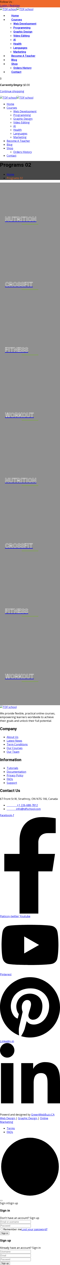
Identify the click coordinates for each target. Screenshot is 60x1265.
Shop (14, 64)
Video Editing (21, 36)
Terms (11, 1128)
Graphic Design (22, 32)
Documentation (16, 772)
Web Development (24, 24)
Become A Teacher (23, 56)
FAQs (10, 779)
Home (15, 16)
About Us (12, 737)
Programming (21, 28)
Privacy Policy (15, 775)
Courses (16, 20)
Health (17, 44)
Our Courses (14, 748)
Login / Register (10, 5)
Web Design (8, 1118)
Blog (14, 60)
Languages (20, 48)
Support (12, 783)
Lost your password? (35, 1229)
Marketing (19, 52)
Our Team (13, 752)
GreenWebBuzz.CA (42, 1114)
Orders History (22, 68)
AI (14, 40)
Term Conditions (17, 744)
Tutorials (12, 768)
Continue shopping (12, 91)
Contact (16, 72)
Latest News (14, 741)
